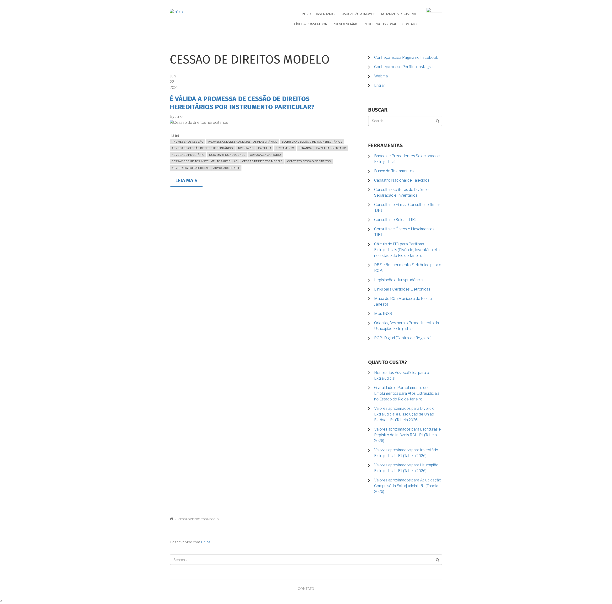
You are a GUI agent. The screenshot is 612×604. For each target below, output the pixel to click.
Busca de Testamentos (394, 171)
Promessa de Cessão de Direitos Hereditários (242, 141)
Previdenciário (345, 24)
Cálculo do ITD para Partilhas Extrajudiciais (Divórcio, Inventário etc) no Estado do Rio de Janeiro (407, 250)
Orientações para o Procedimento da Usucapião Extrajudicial (406, 326)
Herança (305, 148)
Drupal (206, 542)
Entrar (379, 85)
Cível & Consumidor (310, 24)
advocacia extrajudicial (190, 168)
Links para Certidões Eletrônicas (402, 289)
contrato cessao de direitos (309, 161)
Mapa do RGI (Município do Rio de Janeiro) (403, 301)
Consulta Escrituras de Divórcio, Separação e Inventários (401, 192)
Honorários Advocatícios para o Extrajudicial (401, 375)
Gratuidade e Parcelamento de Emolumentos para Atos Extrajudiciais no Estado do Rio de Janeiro (406, 393)
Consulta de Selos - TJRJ (395, 219)
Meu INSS (383, 313)
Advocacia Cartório (265, 154)
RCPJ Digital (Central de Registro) (403, 338)
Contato (409, 24)
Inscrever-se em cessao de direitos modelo (172, 191)
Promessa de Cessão (187, 141)
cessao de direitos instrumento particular (205, 161)
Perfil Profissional (380, 24)
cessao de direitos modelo (262, 161)
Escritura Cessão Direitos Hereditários (312, 141)
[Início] (176, 11)
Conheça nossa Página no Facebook (406, 57)
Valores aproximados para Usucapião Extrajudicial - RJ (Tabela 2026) (406, 468)
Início (306, 14)
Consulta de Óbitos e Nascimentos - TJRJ (405, 232)
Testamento (285, 148)
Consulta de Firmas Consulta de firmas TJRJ (407, 207)
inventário (245, 148)
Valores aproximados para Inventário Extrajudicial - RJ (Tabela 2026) (406, 453)
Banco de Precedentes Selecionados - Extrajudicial (408, 159)
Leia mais (189, 182)
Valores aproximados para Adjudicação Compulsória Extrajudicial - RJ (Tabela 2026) (407, 486)
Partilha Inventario (331, 148)
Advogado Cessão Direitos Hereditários (202, 148)
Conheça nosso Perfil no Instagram (405, 67)
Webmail (381, 76)
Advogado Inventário (188, 154)
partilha (264, 148)
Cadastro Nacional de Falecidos (401, 180)
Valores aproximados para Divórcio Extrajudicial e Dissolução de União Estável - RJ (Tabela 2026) (404, 414)
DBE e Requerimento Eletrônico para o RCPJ (407, 268)
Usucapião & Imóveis (359, 14)
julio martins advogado (227, 154)
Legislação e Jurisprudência (398, 280)
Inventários (326, 14)
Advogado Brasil (226, 168)
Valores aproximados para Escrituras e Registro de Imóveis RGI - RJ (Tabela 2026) (407, 435)
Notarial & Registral (399, 14)
